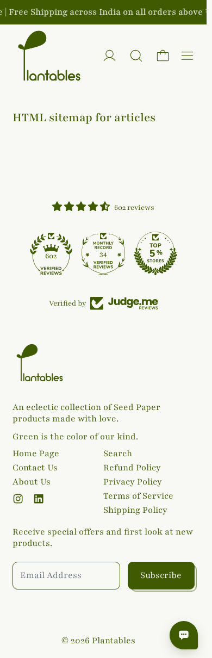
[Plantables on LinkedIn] (38, 498)
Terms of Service (138, 496)
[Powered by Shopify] (109, 55)
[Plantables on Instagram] (18, 498)
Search (117, 454)
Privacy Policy (132, 482)
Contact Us (35, 468)
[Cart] (162, 55)
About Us (32, 482)
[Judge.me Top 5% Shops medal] (155, 253)
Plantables (113, 641)
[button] (136, 55)
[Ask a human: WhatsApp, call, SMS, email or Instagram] (184, 635)
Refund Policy (132, 468)
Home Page (36, 454)
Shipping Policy (135, 510)
